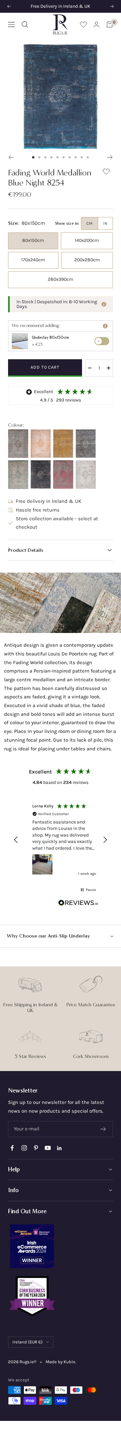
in (105, 223)
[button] (60, 550)
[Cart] (109, 24)
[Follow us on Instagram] (24, 1148)
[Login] (96, 24)
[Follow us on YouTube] (47, 1148)
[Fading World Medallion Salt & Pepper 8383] (86, 474)
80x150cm (33, 240)
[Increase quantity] (108, 368)
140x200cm (87, 240)
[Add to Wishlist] (106, 173)
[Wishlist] (83, 24)
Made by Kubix (60, 1361)
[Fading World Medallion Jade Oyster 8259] (18, 474)
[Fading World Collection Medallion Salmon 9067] (41, 443)
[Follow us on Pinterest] (36, 1148)
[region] (60, 839)
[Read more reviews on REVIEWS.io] (78, 904)
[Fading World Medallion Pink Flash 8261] (63, 474)
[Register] (103, 1129)
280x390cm (60, 279)
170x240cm (33, 260)
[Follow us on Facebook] (12, 1148)
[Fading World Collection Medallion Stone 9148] (86, 443)
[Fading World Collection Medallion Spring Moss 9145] (63, 443)
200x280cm (87, 260)
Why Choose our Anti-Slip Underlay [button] (48, 936)
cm (89, 223)
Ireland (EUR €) (27, 1341)
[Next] (110, 157)
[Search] (25, 24)
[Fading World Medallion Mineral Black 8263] (41, 474)
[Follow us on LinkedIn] (59, 1148)
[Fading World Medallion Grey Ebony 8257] (18, 443)
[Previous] (11, 157)
